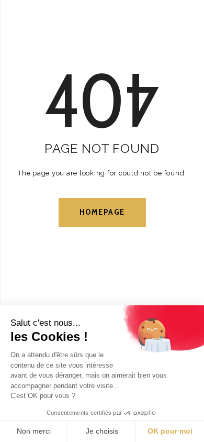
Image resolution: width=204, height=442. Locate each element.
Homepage (102, 212)
